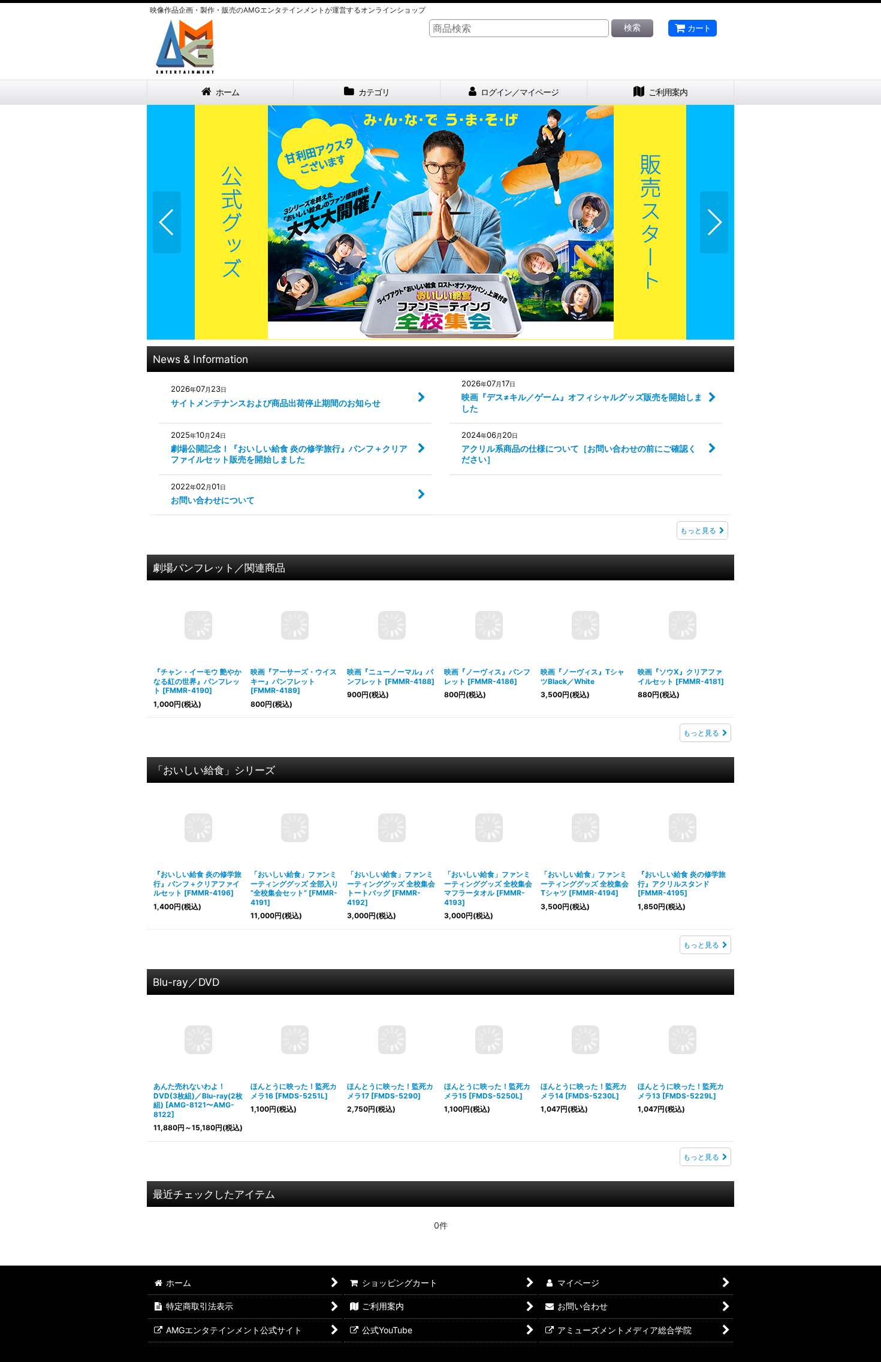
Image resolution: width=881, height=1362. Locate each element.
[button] (167, 222)
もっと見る (698, 530)
